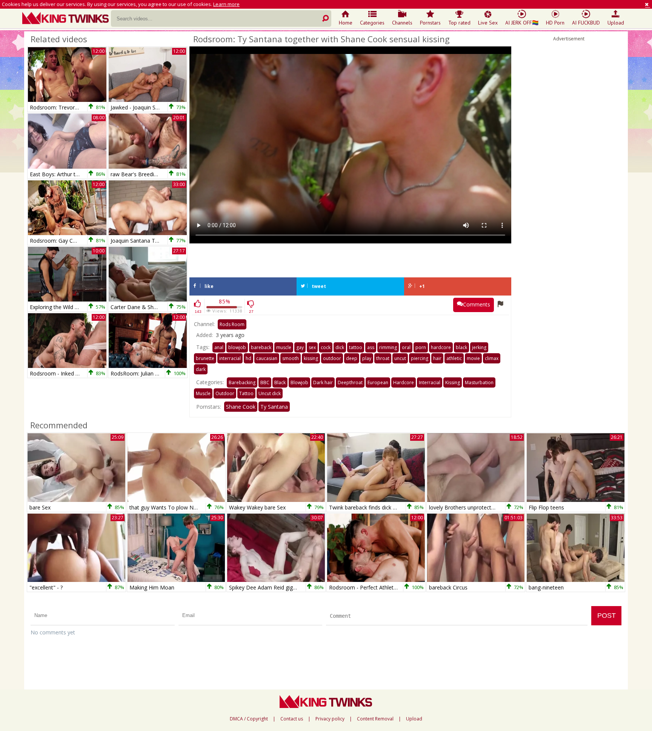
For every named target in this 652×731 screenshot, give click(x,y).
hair (437, 358)
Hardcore (403, 382)
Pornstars (430, 22)
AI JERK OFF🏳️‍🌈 (521, 22)
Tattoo (246, 393)
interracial (230, 358)
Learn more (226, 4)
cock (326, 347)
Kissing (452, 382)
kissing (311, 358)
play (366, 358)
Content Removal (375, 719)
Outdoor (224, 393)
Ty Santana (274, 406)
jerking (479, 347)
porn (420, 347)
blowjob (237, 347)
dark (201, 369)
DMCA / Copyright (249, 719)
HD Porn (555, 22)
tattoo (355, 347)
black (461, 347)
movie (473, 358)
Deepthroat (350, 382)
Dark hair (323, 382)
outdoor (332, 358)
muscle (283, 347)
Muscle (203, 393)
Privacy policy (329, 719)
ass (370, 347)
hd (248, 358)
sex (312, 347)
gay (300, 347)
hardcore (441, 347)
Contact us (291, 719)
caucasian (266, 358)
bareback (261, 347)
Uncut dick (269, 393)
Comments (476, 304)
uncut (400, 358)
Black (280, 382)
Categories (372, 22)
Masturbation (479, 382)
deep (351, 358)
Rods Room (232, 324)
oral (406, 347)
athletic (454, 358)
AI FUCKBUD (586, 22)
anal (218, 347)
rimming (388, 347)
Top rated (459, 22)
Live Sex (488, 22)
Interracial (429, 382)
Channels (402, 22)
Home (345, 22)
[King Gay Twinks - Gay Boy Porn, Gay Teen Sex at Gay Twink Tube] (66, 18)
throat (382, 358)
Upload (615, 22)
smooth (290, 358)
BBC (264, 382)
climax (491, 358)
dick (339, 347)
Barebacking (242, 382)
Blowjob (299, 382)
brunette (205, 358)
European (378, 382)
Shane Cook (240, 406)
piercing (419, 358)
